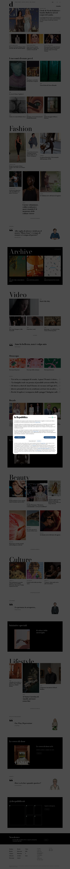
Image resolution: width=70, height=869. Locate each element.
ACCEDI (39, 441)
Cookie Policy (37, 422)
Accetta (20, 437)
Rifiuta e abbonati (49, 437)
